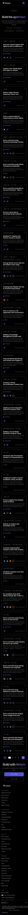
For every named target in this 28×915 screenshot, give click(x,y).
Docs (2, 863)
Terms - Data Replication (7, 897)
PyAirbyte (3, 814)
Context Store (5, 795)
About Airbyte (5, 836)
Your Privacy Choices (9, 895)
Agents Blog (4, 885)
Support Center (5, 858)
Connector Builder (6, 817)
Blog (2, 883)
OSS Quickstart (5, 865)
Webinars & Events (6, 849)
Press (2, 841)
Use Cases (4, 846)
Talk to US (14, 779)
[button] (23, 3)
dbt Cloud (4, 873)
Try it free (14, 774)
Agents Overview (6, 792)
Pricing (3, 802)
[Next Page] (23, 757)
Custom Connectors (6, 875)
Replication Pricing (6, 829)
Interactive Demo (5, 822)
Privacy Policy (5, 892)
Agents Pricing (5, 805)
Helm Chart (4, 870)
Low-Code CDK (5, 880)
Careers (3, 851)
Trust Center (4, 860)
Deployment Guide (6, 868)
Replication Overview (7, 812)
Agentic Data (4, 797)
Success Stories (5, 844)
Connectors (4, 800)
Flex (2, 824)
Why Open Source (6, 839)
